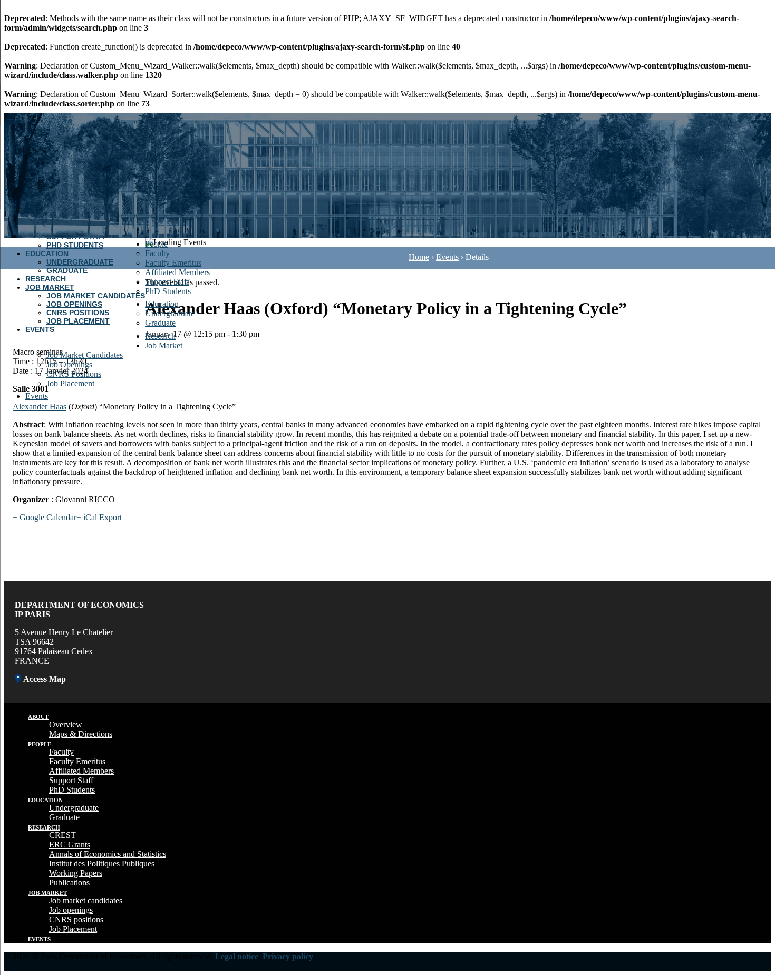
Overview (65, 724)
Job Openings (74, 304)
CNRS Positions (77, 312)
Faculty (157, 253)
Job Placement (78, 321)
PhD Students (74, 245)
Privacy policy (288, 956)
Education (47, 253)
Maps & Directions (80, 733)
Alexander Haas (39, 406)
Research (45, 279)
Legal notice (236, 956)
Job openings (71, 909)
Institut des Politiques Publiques (101, 863)
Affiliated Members (177, 272)
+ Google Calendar (44, 517)
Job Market (49, 287)
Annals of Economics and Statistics (107, 854)
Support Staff (167, 281)
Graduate (67, 270)
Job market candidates (85, 900)
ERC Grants (69, 844)
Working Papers (75, 873)
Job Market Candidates (95, 295)
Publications (69, 882)
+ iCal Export (99, 517)
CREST (62, 835)
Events (39, 329)
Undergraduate (79, 262)
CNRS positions (76, 919)
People (156, 243)
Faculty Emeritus (173, 262)
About (38, 717)
